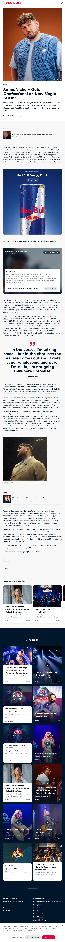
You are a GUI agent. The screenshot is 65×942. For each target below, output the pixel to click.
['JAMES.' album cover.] (25, 459)
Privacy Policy (52, 926)
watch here (30, 335)
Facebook (39, 552)
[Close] (62, 925)
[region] (32, 932)
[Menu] (3, 2)
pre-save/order (33, 241)
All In (11, 241)
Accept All (48, 937)
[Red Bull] (13, 3)
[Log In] (62, 3)
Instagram (23, 552)
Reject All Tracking (33, 937)
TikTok (33, 552)
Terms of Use (10, 928)
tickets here (26, 525)
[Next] (63, 604)
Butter (49, 316)
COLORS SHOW (54, 529)
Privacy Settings (17, 937)
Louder (5, 405)
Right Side (41, 316)
